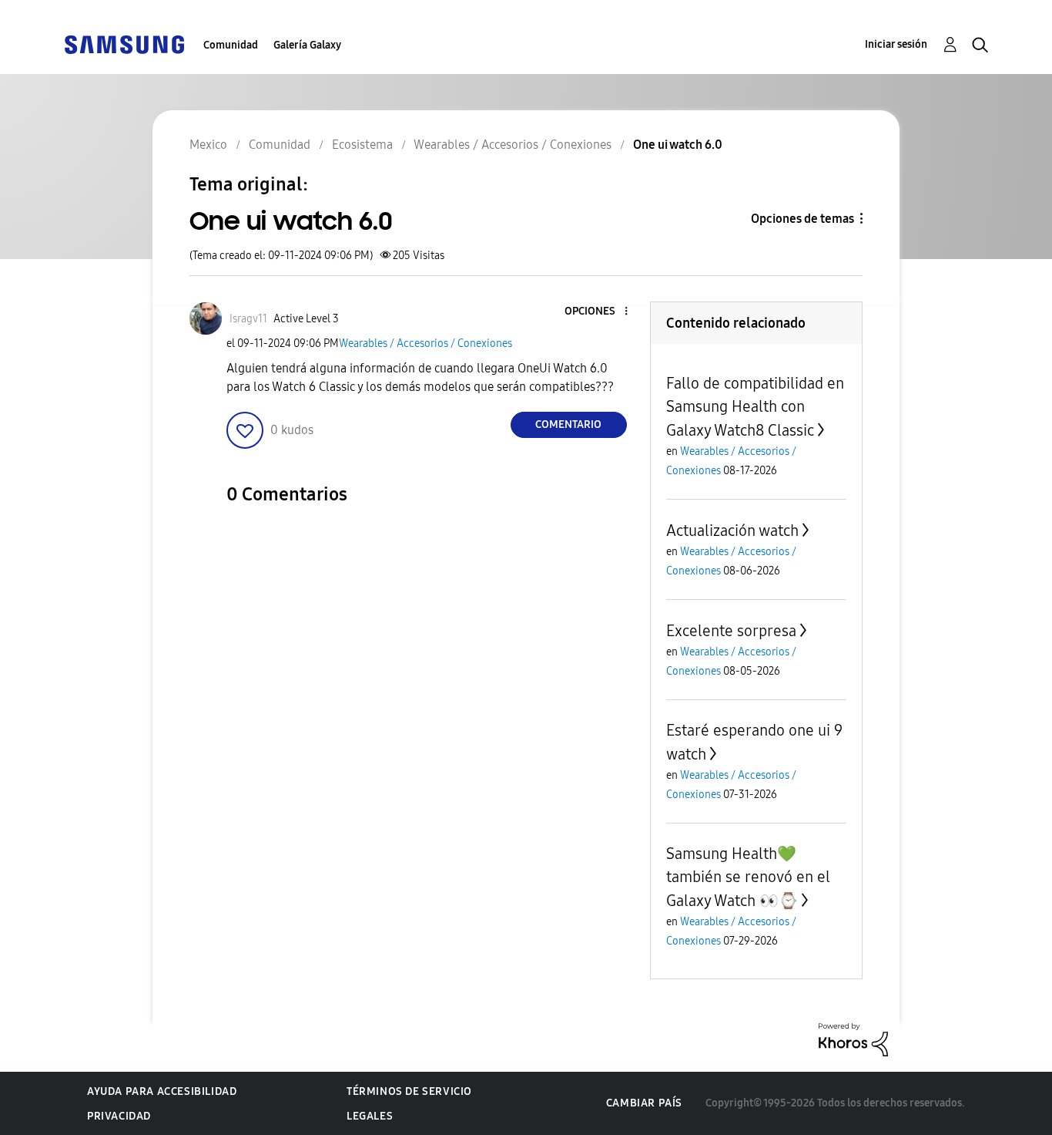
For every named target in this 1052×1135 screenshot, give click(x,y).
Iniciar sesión (896, 44)
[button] (600, 312)
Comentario (568, 424)
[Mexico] (124, 43)
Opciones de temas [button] (802, 218)
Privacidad (119, 1116)
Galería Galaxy (307, 45)
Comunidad (230, 45)
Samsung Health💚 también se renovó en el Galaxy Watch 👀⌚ (748, 877)
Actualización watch (732, 530)
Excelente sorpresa (731, 630)
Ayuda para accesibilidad (161, 1091)
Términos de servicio (409, 1091)
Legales (370, 1116)
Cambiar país (644, 1103)
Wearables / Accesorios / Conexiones (425, 343)
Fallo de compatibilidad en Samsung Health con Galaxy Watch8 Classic (755, 407)
